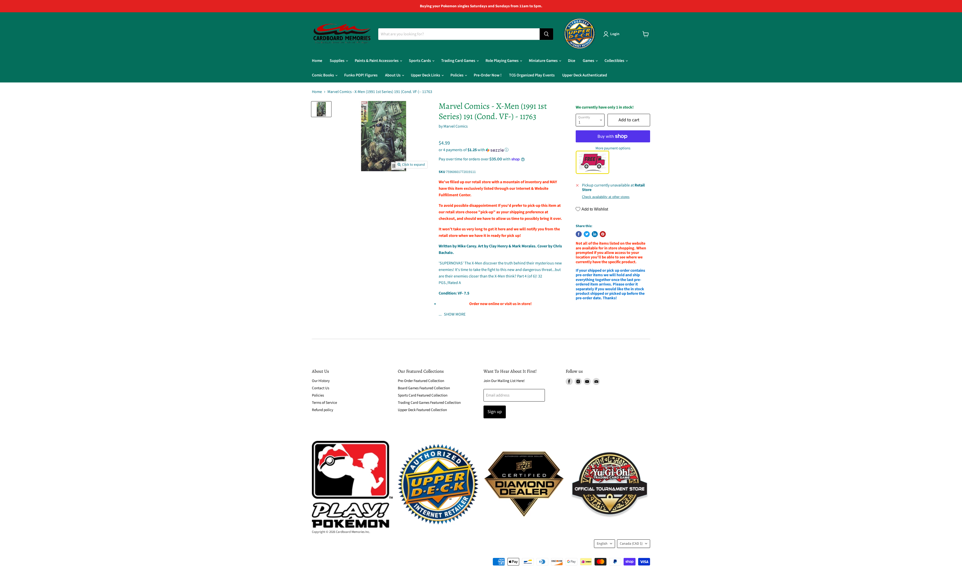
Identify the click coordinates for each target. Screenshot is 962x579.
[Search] (546, 34)
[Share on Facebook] (579, 234)
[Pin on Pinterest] (603, 234)
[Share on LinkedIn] (595, 234)
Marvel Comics (455, 126)
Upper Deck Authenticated (584, 75)
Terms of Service (324, 402)
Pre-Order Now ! (488, 75)
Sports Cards (420, 60)
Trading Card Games (458, 60)
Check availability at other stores (606, 197)
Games (589, 60)
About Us (393, 75)
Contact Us (320, 388)
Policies (457, 75)
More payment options (612, 148)
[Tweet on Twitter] (587, 234)
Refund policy (322, 410)
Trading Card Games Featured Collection (429, 402)
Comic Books (323, 75)
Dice (571, 60)
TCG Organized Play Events (532, 75)
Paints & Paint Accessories (377, 60)
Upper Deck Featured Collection (422, 410)
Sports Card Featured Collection (422, 395)
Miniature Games (543, 60)
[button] (500, 150)
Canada (631, 543)
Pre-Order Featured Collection (421, 380)
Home (317, 60)
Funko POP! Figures (361, 75)
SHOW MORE (454, 314)
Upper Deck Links (426, 75)
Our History (321, 380)
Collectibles (615, 60)
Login (614, 34)
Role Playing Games (502, 60)
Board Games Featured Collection (424, 388)
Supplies (337, 60)
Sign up (495, 412)
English (602, 543)
